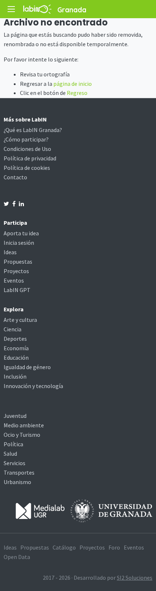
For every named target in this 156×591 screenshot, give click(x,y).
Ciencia (12, 329)
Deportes (15, 339)
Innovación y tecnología (33, 386)
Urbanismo (17, 482)
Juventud (15, 416)
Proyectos (16, 271)
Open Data (17, 557)
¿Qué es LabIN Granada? (33, 130)
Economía (16, 348)
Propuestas (18, 261)
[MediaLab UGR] (40, 510)
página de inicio (72, 83)
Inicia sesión (19, 242)
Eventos (14, 280)
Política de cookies (27, 168)
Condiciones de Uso (27, 149)
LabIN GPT (17, 290)
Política (13, 444)
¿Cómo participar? (26, 139)
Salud (10, 453)
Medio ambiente (24, 425)
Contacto (15, 177)
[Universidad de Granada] (111, 510)
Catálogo (64, 547)
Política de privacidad (30, 158)
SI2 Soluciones (134, 577)
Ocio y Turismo (22, 435)
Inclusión (15, 376)
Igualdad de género (27, 367)
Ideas (10, 252)
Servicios (14, 463)
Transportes (19, 472)
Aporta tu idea (21, 233)
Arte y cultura (20, 320)
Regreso (77, 92)
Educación (16, 357)
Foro (114, 547)
